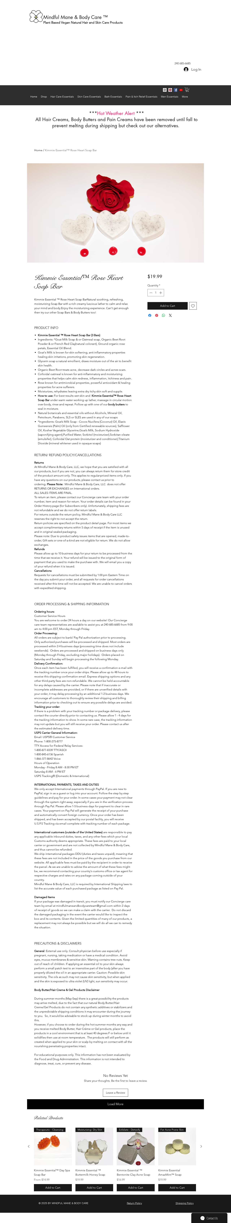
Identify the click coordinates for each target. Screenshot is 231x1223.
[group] (115, 1159)
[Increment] (161, 292)
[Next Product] (201, 1146)
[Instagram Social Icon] (165, 90)
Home (38, 150)
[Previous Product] (29, 1146)
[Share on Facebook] (150, 315)
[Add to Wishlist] (193, 306)
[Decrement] (150, 292)
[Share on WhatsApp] (163, 315)
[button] (187, 89)
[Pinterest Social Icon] (170, 90)
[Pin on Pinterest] (156, 315)
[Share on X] (170, 315)
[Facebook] (175, 90)
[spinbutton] (155, 292)
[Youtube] (181, 90)
